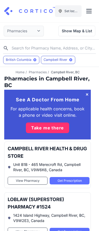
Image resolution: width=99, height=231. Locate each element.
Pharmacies (38, 72)
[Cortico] (29, 11)
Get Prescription (70, 181)
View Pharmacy (28, 181)
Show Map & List (77, 31)
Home (20, 72)
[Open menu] (89, 11)
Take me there (47, 127)
